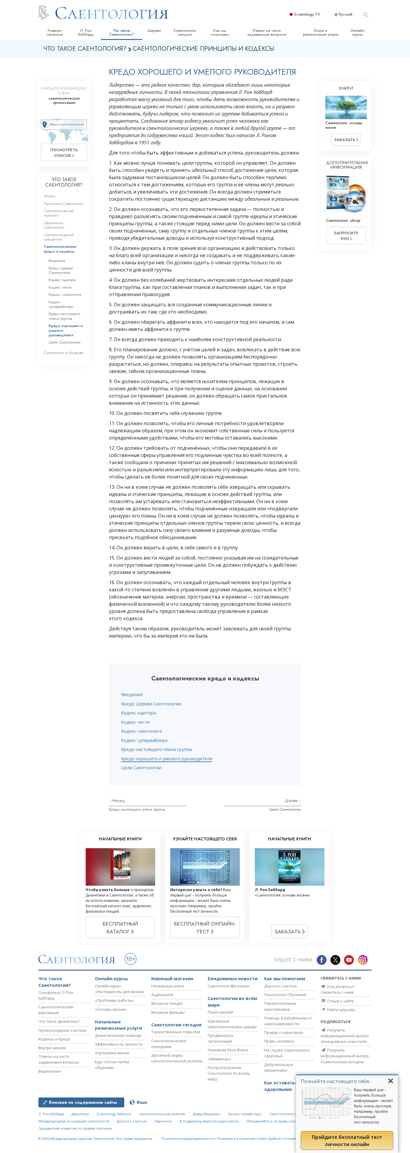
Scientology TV (307, 14)
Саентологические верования (56, 1009)
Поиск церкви (220, 1012)
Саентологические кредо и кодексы (60, 249)
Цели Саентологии (141, 767)
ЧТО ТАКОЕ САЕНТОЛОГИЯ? (64, 182)
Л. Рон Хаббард (86, 32)
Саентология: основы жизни (343, 125)
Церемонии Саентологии (54, 225)
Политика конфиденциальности (187, 1138)
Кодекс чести (135, 722)
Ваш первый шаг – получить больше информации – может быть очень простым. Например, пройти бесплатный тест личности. (373, 1106)
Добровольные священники (278, 1067)
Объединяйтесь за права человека (275, 1121)
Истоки (49, 196)
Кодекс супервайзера (144, 740)
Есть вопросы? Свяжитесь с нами (337, 989)
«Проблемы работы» (114, 1000)
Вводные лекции (167, 1003)
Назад (118, 800)
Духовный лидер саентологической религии (176, 1058)
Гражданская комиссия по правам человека (75, 1128)
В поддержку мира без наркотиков (209, 1121)
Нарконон (163, 1121)
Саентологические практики (59, 213)
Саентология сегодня (184, 32)
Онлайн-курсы (357, 32)
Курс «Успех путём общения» (112, 1064)
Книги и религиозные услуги (320, 32)
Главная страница (55, 32)
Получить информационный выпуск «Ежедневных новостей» (345, 1035)
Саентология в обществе (63, 353)
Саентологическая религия (162, 1114)
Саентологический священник (59, 237)
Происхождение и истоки (62, 1030)
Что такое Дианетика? (59, 1021)
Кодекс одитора (138, 713)
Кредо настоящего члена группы (156, 749)
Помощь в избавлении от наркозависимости (288, 1020)
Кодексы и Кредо (54, 1039)
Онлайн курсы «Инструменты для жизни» (119, 988)
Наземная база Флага (228, 1049)
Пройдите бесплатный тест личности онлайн (347, 1141)
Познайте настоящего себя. (335, 1081)
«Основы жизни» (110, 1009)
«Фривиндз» (219, 1058)
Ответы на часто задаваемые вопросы (266, 32)
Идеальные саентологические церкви (232, 1023)
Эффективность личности (119, 1044)
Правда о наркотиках (283, 1032)
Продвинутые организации (221, 1038)
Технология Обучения (285, 994)
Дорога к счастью (280, 986)
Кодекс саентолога (141, 731)
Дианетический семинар (118, 1035)
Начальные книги (167, 986)
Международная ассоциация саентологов (73, 1121)
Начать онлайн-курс (245, 1114)
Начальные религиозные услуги (118, 1025)
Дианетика (80, 1114)
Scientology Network (114, 1114)
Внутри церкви (52, 1047)
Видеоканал (49, 1071)
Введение (132, 694)
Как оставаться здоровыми (282, 1086)
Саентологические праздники (168, 1043)
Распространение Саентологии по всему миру (228, 1073)
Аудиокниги (162, 994)
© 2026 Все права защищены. (95, 1138)
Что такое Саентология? (121, 32)
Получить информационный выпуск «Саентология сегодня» (345, 1055)
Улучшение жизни (112, 1052)
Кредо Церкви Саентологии (151, 704)
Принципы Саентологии (63, 203)
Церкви (154, 30)
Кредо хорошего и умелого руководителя (166, 758)
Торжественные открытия (175, 1031)
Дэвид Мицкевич (206, 1114)
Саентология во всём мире (232, 1001)
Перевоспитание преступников (280, 1006)
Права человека (279, 1041)
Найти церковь (340, 1009)
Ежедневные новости (233, 978)
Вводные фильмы (168, 1012)
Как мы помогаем (220, 32)
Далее (292, 800)
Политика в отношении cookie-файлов (249, 1138)
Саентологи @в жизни (228, 986)
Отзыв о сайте (340, 1001)
